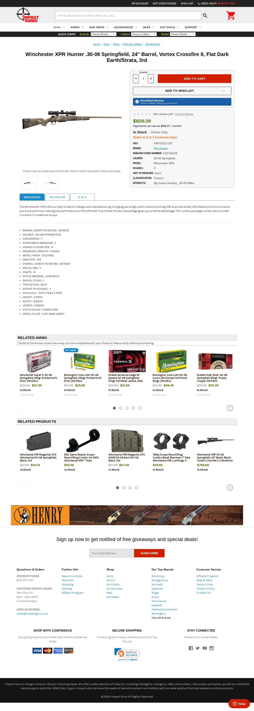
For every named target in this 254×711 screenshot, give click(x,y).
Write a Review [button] (184, 114)
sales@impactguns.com (32, 613)
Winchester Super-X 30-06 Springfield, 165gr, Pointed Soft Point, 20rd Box (38, 377)
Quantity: (143, 72)
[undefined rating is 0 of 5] (142, 114)
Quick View (39, 361)
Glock (155, 597)
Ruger (155, 592)
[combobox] (128, 15)
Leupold (157, 605)
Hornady (157, 584)
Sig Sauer (157, 588)
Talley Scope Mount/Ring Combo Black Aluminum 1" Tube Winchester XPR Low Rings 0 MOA (171, 459)
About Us (67, 580)
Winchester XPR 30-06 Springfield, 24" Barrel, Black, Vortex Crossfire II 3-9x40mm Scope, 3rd (215, 459)
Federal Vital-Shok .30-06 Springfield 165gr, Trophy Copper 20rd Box (212, 377)
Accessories (123, 27)
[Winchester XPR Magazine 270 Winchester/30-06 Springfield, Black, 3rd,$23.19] (39, 441)
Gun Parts (96, 27)
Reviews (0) (57, 197)
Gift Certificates (164, 3)
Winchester (159, 601)
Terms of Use (204, 584)
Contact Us (203, 592)
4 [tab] (133, 408)
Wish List (187, 3)
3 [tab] (126, 408)
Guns (57, 27)
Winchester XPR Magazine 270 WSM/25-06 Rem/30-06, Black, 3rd (127, 457)
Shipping (67, 584)
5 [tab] (139, 408)
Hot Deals (167, 27)
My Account (140, 3)
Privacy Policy (205, 588)
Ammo (75, 27)
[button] (127, 654)
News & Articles (72, 576)
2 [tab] (120, 408)
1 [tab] (114, 408)
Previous (24, 408)
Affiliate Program (73, 592)
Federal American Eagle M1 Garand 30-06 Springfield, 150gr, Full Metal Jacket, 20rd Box (125, 379)
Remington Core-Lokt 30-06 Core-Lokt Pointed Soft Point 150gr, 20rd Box (170, 377)
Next (230, 408)
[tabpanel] (39, 376)
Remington (159, 613)
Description (32, 197)
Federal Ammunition (165, 609)
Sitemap (67, 588)
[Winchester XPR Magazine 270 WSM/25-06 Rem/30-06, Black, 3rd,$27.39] (127, 441)
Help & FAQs (204, 580)
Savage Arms (160, 580)
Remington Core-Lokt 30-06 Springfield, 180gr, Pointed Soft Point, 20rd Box (82, 377)
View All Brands (161, 617)
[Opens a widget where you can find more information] (239, 704)
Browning (158, 576)
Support (191, 27)
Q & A (82, 197)
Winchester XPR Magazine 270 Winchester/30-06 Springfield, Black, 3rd (38, 457)
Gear (146, 27)
